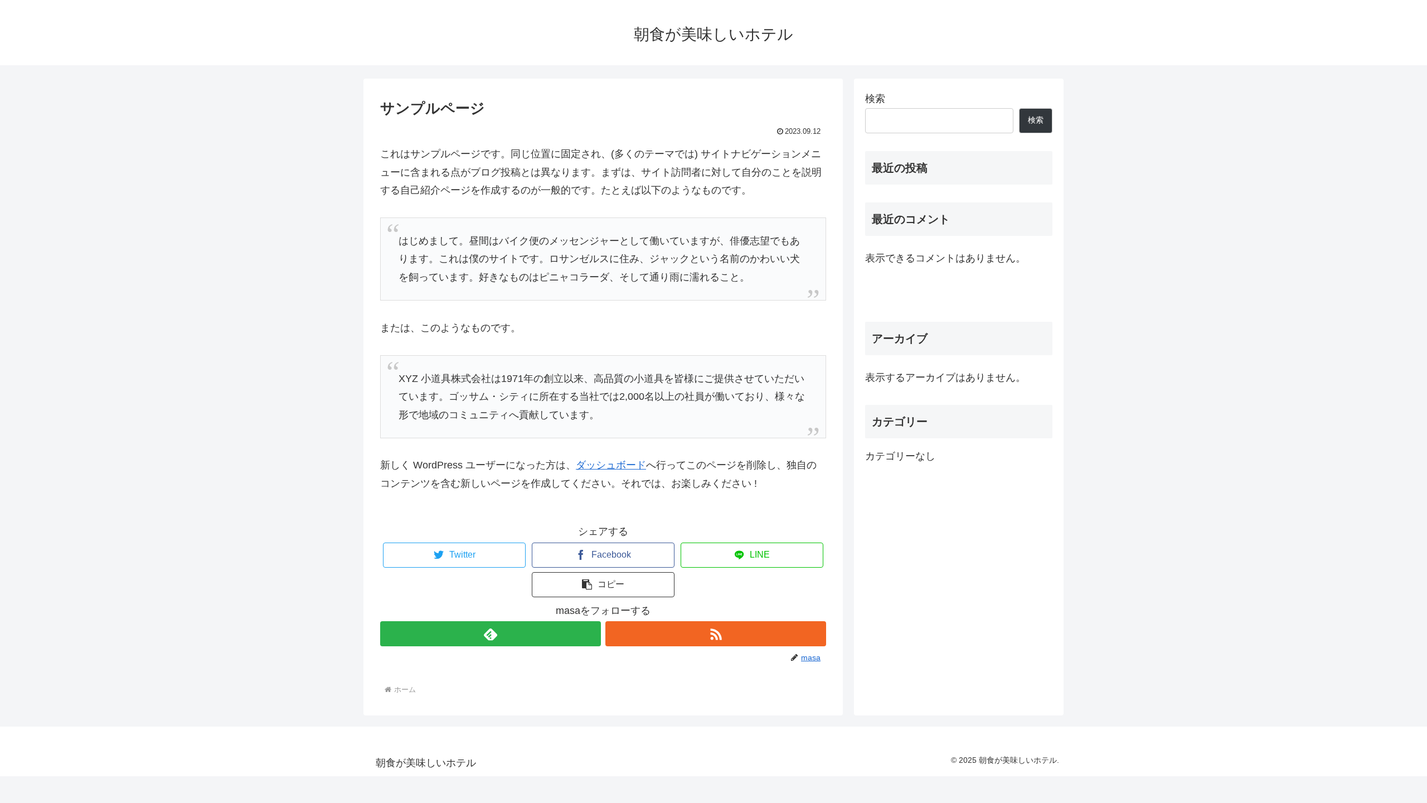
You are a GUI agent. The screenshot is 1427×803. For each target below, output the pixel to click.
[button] (603, 584)
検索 (875, 98)
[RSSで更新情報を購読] (715, 633)
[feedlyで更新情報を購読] (490, 633)
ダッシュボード (611, 465)
